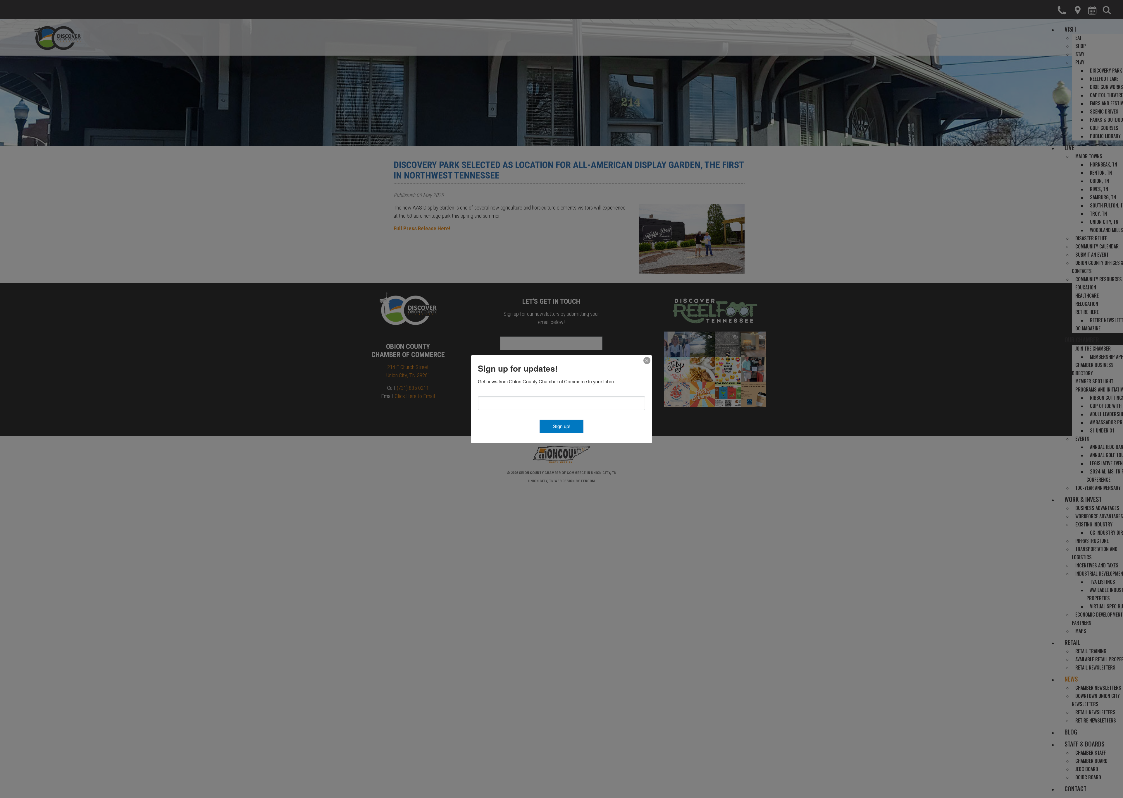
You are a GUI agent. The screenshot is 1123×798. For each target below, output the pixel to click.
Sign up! (561, 426)
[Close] (646, 360)
